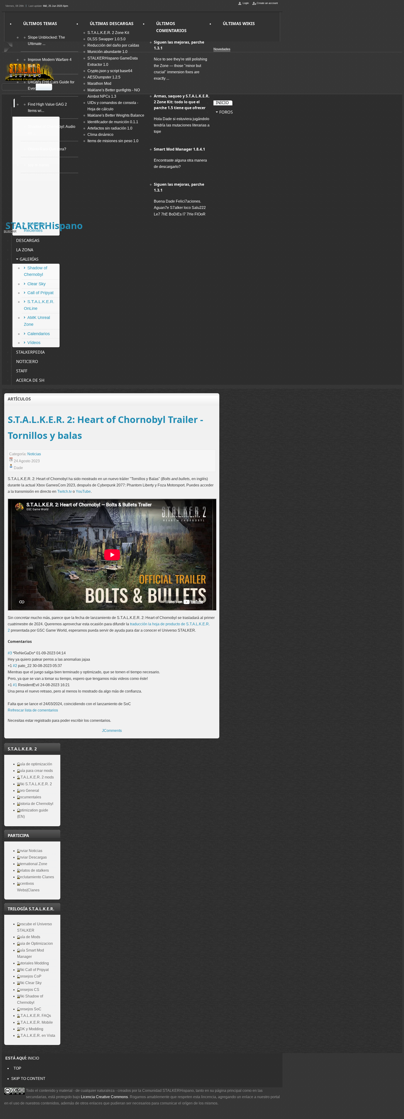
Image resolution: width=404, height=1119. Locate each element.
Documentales (29, 797)
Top (17, 1068)
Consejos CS (28, 990)
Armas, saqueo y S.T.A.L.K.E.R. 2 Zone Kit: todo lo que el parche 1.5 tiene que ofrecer (181, 101)
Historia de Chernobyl (35, 804)
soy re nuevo (38, 165)
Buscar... (9, 224)
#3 (10, 653)
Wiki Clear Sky (29, 983)
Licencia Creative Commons (104, 1097)
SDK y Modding (30, 1029)
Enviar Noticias (29, 851)
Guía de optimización (34, 764)
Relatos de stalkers (33, 870)
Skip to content (28, 1079)
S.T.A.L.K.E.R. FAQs (34, 1016)
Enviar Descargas (32, 857)
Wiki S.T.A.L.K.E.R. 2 (34, 784)
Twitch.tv (64, 491)
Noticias (34, 454)
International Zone (32, 864)
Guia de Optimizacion (35, 943)
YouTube (83, 491)
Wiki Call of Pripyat (33, 970)
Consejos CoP (29, 976)
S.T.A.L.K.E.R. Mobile (35, 1022)
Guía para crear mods (35, 771)
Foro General (28, 791)
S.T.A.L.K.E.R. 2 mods (35, 777)
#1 (15, 685)
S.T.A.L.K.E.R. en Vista (36, 1035)
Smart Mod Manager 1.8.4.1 (179, 149)
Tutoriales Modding (33, 963)
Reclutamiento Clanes (35, 877)
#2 (15, 666)
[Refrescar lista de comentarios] (33, 641)
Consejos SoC (29, 1009)
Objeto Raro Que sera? (47, 149)
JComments (112, 731)
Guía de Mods (28, 937)
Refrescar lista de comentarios (33, 710)
